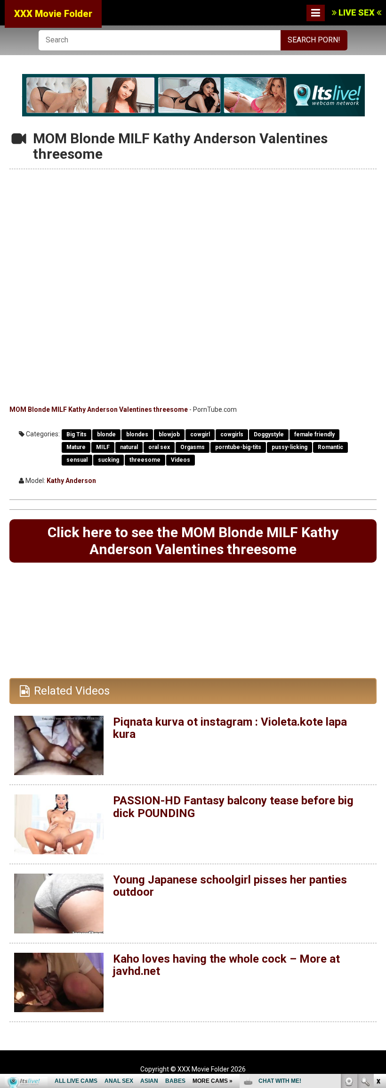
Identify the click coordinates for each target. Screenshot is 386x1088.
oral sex (159, 447)
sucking (108, 460)
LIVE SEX (357, 12)
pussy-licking (289, 447)
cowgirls (231, 434)
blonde (106, 434)
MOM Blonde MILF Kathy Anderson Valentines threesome (98, 409)
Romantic (330, 447)
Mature (76, 447)
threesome (145, 460)
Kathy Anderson (71, 480)
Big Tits (76, 434)
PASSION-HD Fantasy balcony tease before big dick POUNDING (233, 806)
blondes (137, 434)
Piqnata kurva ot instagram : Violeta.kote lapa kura (230, 728)
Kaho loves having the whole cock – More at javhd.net (226, 965)
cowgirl (200, 434)
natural (129, 447)
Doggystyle (269, 434)
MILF (103, 447)
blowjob (169, 434)
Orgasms (192, 447)
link (378, 941)
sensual (77, 460)
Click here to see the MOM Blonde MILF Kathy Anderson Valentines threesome (193, 540)
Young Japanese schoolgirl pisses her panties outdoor (230, 886)
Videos (180, 460)
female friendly (314, 434)
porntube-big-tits (238, 447)
